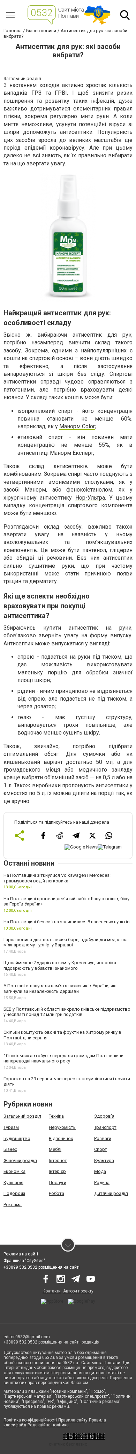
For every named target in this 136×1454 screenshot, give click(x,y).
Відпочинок (61, 1138)
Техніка (56, 1116)
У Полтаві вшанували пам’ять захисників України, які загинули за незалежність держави (59, 988)
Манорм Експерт (71, 453)
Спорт (100, 1149)
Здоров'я (104, 1116)
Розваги (102, 1138)
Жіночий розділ (20, 1160)
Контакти (52, 1291)
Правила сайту (73, 1420)
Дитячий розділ (111, 1193)
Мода (100, 1171)
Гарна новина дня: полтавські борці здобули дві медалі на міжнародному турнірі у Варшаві (65, 942)
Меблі (55, 1149)
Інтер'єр (57, 1171)
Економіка (14, 1171)
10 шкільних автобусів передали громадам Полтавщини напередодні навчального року (63, 1058)
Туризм (11, 1127)
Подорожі (14, 1193)
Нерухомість (62, 1127)
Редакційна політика (48, 1425)
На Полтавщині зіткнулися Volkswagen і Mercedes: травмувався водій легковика (57, 878)
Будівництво (16, 1138)
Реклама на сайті (20, 1254)
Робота (56, 1193)
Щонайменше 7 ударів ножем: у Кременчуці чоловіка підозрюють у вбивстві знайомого (59, 965)
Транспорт (105, 1127)
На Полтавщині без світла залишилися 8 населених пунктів (66, 921)
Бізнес (10, 1149)
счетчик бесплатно (68, 1444)
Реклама (12, 1204)
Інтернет (58, 1160)
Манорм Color (77, 426)
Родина (101, 1182)
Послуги (57, 1182)
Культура (104, 1160)
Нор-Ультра (90, 497)
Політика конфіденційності (30, 1420)
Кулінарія (13, 1182)
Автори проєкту (78, 1291)
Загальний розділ (22, 1116)
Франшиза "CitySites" (24, 1260)
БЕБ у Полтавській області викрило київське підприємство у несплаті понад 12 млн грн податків (66, 1012)
